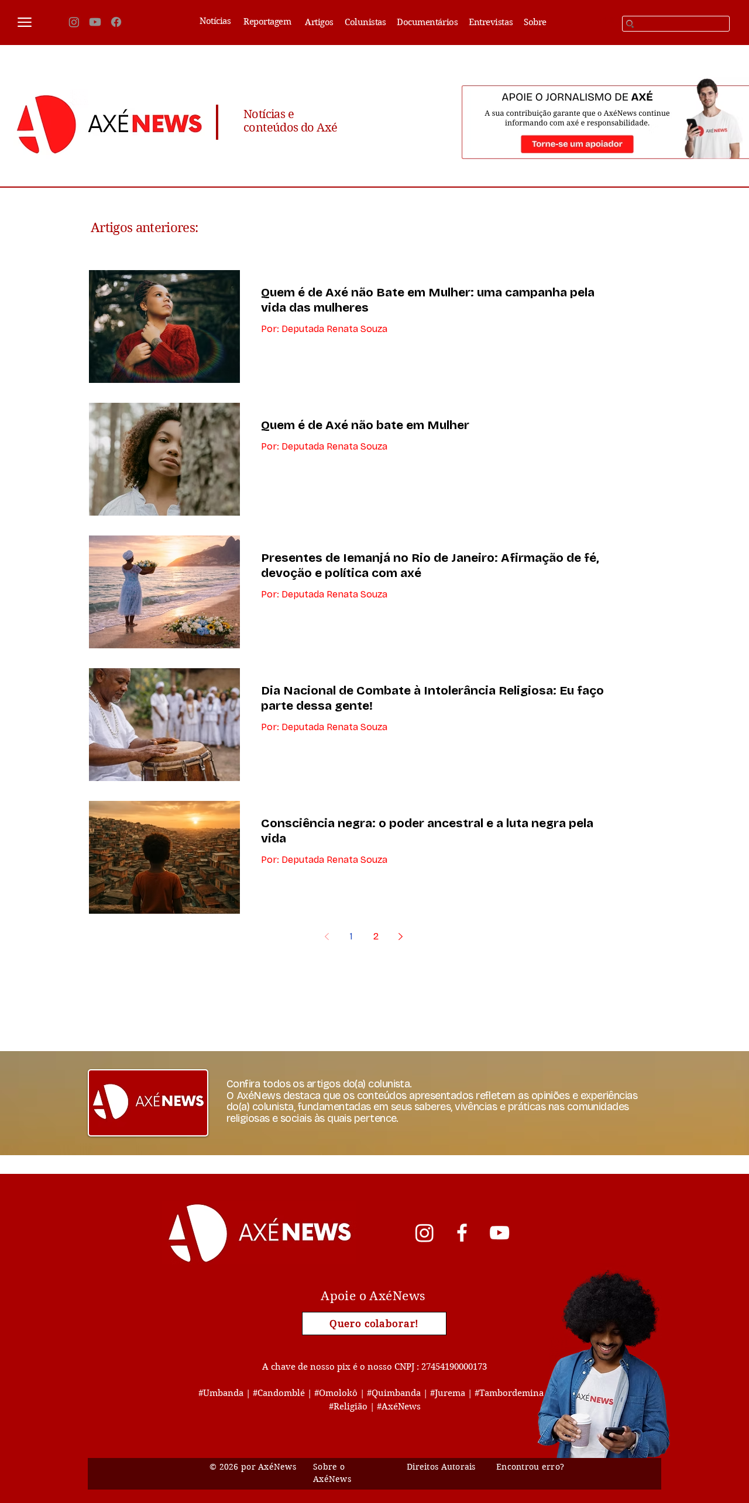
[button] (25, 22)
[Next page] (400, 936)
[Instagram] (74, 22)
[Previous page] (326, 936)
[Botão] (638, 1015)
